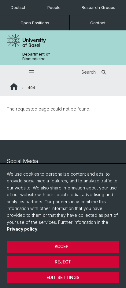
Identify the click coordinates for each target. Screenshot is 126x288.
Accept (63, 246)
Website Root (13, 86)
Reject (63, 261)
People (54, 7)
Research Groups (98, 7)
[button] (31, 72)
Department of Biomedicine (36, 56)
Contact (98, 22)
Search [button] (88, 72)
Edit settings (63, 277)
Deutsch (19, 7)
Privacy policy (22, 229)
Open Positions (34, 22)
